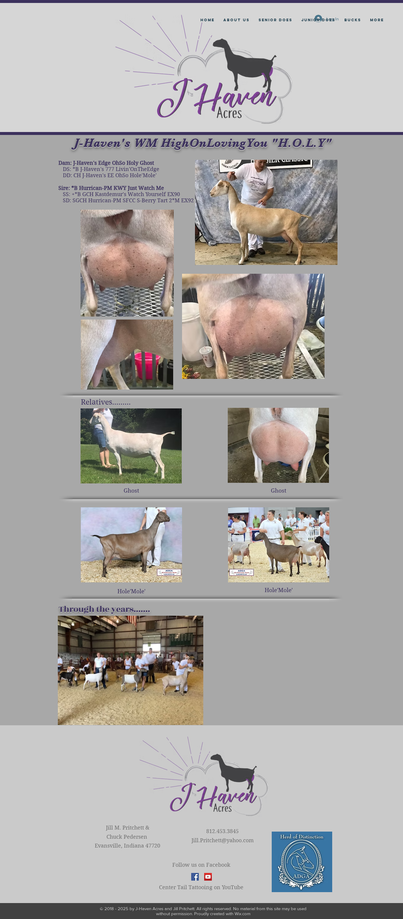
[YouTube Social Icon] (208, 877)
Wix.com (242, 913)
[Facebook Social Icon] (195, 877)
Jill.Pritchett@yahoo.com (222, 840)
